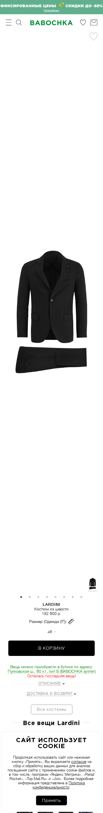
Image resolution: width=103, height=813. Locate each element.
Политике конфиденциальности (59, 785)
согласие (78, 762)
